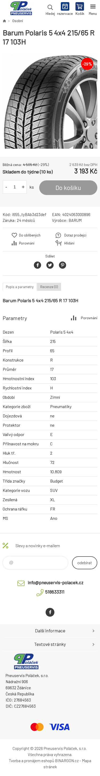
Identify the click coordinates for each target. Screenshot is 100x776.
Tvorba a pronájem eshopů (31, 760)
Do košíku (68, 187)
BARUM (75, 220)
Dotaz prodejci (75, 235)
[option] (50, 101)
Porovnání (26, 243)
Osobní (17, 21)
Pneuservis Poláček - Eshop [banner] (21, 9)
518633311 (55, 591)
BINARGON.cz (67, 760)
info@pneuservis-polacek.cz (55, 582)
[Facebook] (50, 612)
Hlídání (69, 243)
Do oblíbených (30, 235)
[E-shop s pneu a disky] (4, 20)
